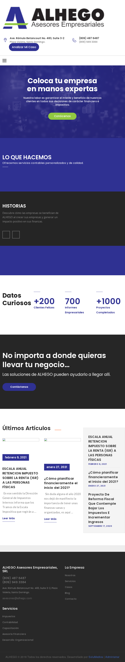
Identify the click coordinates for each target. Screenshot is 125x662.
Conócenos (62, 116)
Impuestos (8, 616)
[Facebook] (114, 61)
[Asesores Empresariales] (62, 18)
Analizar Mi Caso (24, 47)
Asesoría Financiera (14, 634)
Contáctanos (19, 387)
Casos (68, 587)
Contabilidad (10, 622)
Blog (67, 593)
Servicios (70, 581)
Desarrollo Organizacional (17, 640)
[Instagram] (120, 61)
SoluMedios (96, 657)
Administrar (112, 657)
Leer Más (8, 518)
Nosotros (70, 575)
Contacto (71, 599)
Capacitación (10, 628)
